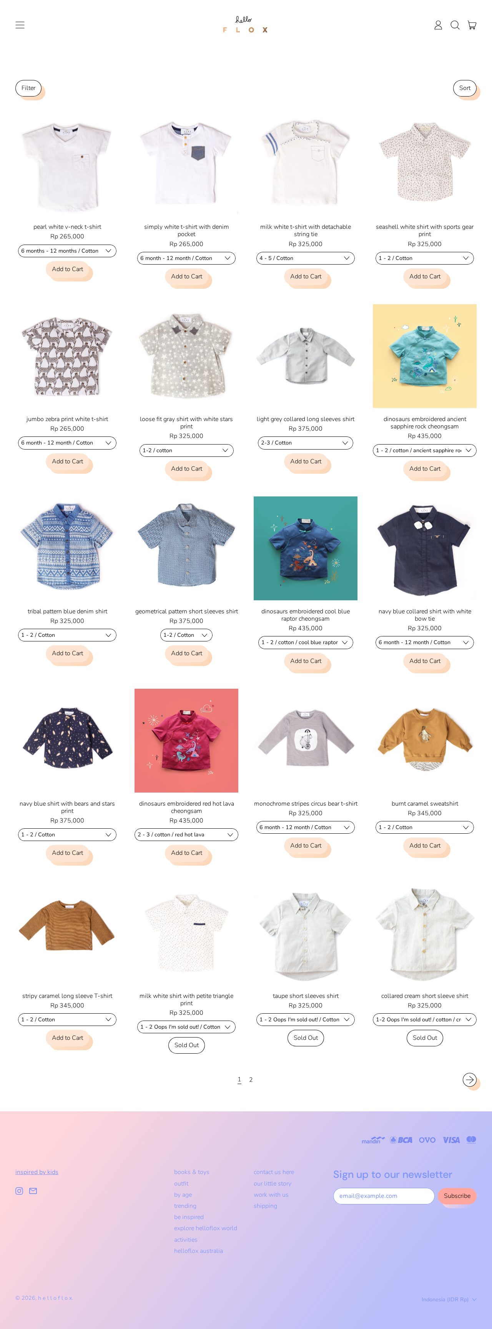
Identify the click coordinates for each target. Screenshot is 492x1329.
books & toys (191, 1172)
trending (185, 1206)
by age (183, 1195)
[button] (455, 25)
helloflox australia (198, 1251)
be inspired (189, 1217)
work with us (271, 1195)
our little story (272, 1183)
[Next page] (470, 1080)
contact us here (274, 1172)
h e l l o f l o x (55, 1298)
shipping (265, 1206)
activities (186, 1240)
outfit (181, 1183)
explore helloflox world (205, 1228)
